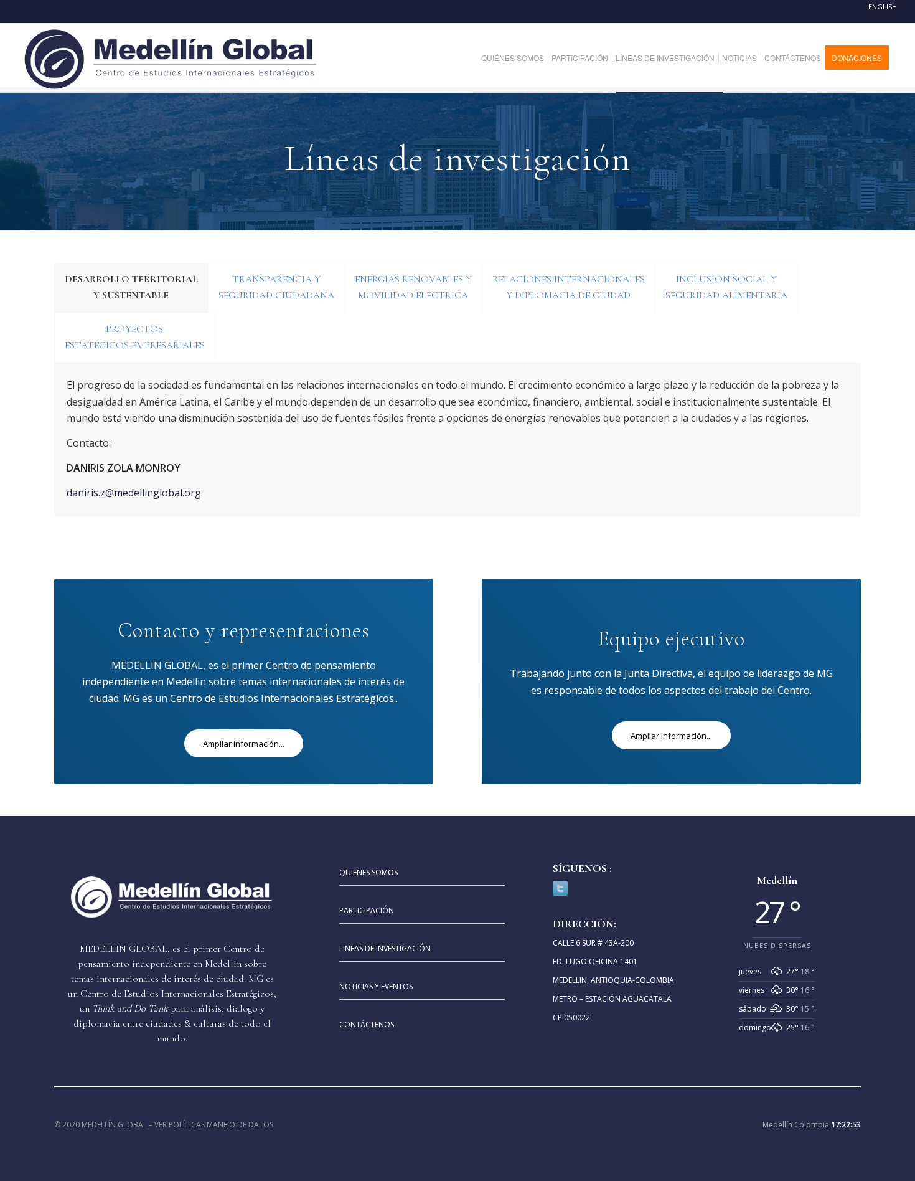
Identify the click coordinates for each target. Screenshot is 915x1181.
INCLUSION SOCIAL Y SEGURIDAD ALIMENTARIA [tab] (726, 287)
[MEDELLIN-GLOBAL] (171, 58)
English (882, 6)
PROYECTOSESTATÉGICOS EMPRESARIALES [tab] (135, 337)
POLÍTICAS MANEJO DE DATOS (221, 1124)
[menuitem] (517, 58)
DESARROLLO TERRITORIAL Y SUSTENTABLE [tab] (131, 287)
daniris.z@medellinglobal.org (134, 493)
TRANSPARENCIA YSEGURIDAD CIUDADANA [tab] (276, 287)
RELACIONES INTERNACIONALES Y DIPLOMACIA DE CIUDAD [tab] (568, 287)
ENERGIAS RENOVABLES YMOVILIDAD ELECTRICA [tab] (413, 287)
